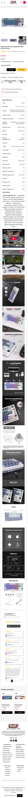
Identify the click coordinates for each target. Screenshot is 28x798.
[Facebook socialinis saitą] (11, 741)
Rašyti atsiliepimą (14, 626)
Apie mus (7, 767)
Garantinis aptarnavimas (19, 747)
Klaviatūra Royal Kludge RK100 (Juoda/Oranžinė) (19, 706)
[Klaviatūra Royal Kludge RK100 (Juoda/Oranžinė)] (20, 697)
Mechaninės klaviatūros (21, 7)
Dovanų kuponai (6, 761)
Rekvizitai (7, 773)
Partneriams (7, 771)
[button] (2, 22)
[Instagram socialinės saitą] (14, 741)
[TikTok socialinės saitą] (16, 741)
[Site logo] (13, 2)
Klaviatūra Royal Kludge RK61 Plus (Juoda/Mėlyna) (6, 706)
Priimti (19, 795)
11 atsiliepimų (14, 51)
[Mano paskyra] (21, 2)
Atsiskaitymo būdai (20, 757)
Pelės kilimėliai (6, 750)
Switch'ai (3, 59)
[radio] (6, 61)
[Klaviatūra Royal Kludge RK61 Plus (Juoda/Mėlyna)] (7, 697)
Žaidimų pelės (6, 748)
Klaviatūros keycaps (7, 756)
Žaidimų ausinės (6, 752)
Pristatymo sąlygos (20, 753)
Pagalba (19, 769)
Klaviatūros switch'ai (7, 754)
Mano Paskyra (20, 767)
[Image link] (13, 726)
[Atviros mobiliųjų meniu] (1, 2)
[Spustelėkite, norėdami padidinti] (3, 33)
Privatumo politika (20, 755)
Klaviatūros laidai (7, 758)
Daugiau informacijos (10, 795)
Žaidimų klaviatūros (9, 7)
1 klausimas (22, 51)
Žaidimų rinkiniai (6, 759)
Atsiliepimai (7, 769)
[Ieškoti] (4, 2)
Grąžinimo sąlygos (20, 749)
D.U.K (18, 771)
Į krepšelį (11, 69)
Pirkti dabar (21, 69)
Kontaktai (7, 775)
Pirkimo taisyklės (20, 751)
